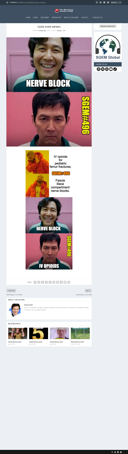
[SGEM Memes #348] (80, 333)
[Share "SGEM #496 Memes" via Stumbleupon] (61, 282)
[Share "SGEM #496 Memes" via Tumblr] (46, 282)
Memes (59, 30)
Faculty (84, 17)
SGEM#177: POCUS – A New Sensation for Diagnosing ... (35, 2)
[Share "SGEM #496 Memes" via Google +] (42, 282)
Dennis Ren (42, 30)
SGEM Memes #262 (14, 342)
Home (28, 17)
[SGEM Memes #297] (59, 333)
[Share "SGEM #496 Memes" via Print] (69, 282)
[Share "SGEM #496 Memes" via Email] (65, 282)
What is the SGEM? (71, 17)
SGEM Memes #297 (56, 342)
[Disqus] (49, 375)
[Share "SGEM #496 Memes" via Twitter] (39, 282)
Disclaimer (44, 17)
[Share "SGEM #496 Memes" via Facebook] (35, 282)
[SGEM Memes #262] (17, 333)
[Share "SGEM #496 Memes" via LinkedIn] (54, 282)
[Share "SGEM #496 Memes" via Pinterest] (50, 282)
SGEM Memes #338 (35, 342)
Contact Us (97, 17)
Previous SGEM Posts (107, 26)
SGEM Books (56, 17)
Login (35, 17)
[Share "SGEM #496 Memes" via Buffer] (57, 282)
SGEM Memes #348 (77, 342)
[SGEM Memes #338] (38, 333)
